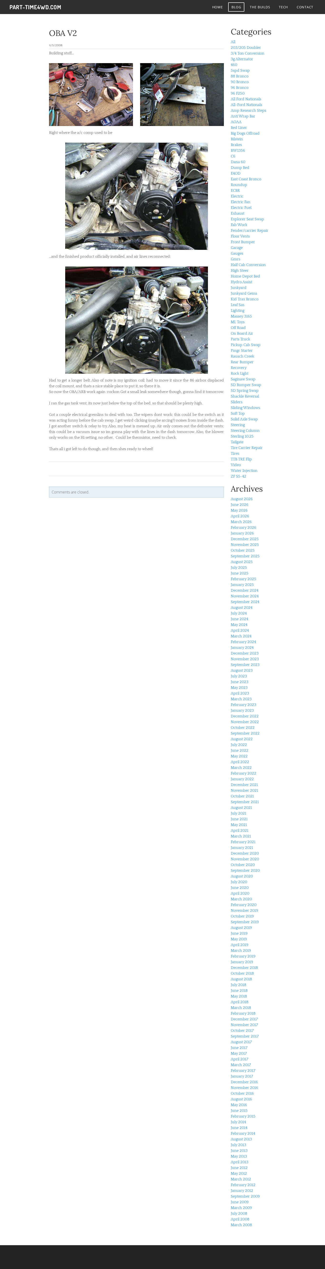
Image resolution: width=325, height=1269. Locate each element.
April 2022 (240, 762)
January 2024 (242, 647)
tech (283, 7)
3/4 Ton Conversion (247, 53)
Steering (238, 425)
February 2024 (243, 642)
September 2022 (245, 733)
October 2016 (242, 1093)
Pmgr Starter (242, 350)
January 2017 (242, 1076)
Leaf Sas (237, 305)
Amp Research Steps (248, 110)
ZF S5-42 (238, 476)
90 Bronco (240, 82)
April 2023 (240, 693)
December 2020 (245, 853)
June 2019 (239, 933)
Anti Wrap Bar (243, 116)
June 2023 (239, 682)
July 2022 (239, 745)
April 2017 (239, 1059)
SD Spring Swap (245, 390)
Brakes (236, 145)
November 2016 (244, 1088)
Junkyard (238, 288)
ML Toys (238, 322)
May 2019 (239, 939)
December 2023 (245, 653)
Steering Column (245, 430)
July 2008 (239, 1213)
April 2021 (239, 830)
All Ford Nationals (246, 99)
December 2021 (244, 785)
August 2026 (242, 499)
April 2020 (240, 893)
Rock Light (239, 373)
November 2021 (244, 790)
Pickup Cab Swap (246, 345)
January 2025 (242, 585)
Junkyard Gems (244, 293)
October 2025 (243, 550)
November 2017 (244, 1025)
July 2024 (239, 613)
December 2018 (244, 968)
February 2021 (243, 842)
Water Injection (244, 470)
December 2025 (245, 539)
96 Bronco (239, 88)
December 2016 (244, 1082)
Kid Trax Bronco (244, 299)
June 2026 (239, 505)
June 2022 (239, 750)
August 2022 (242, 739)
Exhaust (237, 213)
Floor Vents (240, 236)
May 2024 (239, 625)
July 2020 (239, 882)
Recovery (238, 368)
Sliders (236, 402)
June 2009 (240, 1202)
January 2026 (242, 533)
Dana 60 (238, 162)
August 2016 (241, 1099)
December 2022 (245, 716)
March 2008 (241, 1225)
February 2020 (243, 905)
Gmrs (235, 259)
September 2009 (245, 1196)
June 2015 (239, 1110)
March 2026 (241, 522)
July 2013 (238, 1145)
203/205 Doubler (246, 47)
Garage (237, 248)
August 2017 (241, 1042)
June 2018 (239, 990)
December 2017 (244, 1019)
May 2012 (239, 1173)
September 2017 (245, 1036)
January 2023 (242, 710)
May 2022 (239, 756)
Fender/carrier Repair (249, 230)
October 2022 (243, 727)
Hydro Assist (241, 282)
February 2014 (243, 1133)
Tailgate (237, 442)
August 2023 (242, 670)
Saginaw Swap (243, 379)
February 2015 (243, 1116)
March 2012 (241, 1179)
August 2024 (241, 607)
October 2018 (242, 973)
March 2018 (241, 1008)
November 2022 (245, 722)
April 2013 (239, 1162)
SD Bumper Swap (246, 385)
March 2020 (241, 899)
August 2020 (242, 876)
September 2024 (245, 602)
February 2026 (243, 527)
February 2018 (243, 1013)
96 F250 (238, 93)
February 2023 (243, 705)
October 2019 (242, 916)
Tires (235, 453)
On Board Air (242, 333)
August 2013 (241, 1139)
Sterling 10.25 (242, 436)
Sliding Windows (245, 408)
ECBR (235, 190)
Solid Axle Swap (244, 419)
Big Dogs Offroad (245, 133)
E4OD (236, 173)
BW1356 (238, 150)
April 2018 (239, 1002)
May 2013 (239, 1156)
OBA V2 (63, 33)
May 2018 (239, 996)
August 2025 (242, 562)
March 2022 (241, 767)
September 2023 (245, 665)
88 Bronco (239, 76)
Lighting (237, 310)
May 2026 (239, 510)
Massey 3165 (241, 316)
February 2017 (243, 1070)
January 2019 (242, 962)
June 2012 (239, 1168)
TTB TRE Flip (241, 459)
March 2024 (241, 636)
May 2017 (239, 1053)
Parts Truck (240, 339)
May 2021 (239, 825)
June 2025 (239, 573)
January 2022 (242, 779)
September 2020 (245, 870)
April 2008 (240, 1219)
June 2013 (239, 1150)
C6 (233, 156)
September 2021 (245, 802)
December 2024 (244, 590)
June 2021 (239, 819)
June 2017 (239, 1048)
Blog (236, 7)
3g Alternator (242, 59)
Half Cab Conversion (248, 265)
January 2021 (242, 848)
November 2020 (245, 859)
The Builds (260, 7)
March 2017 (241, 1065)
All (233, 42)
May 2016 (239, 1105)
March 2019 (241, 950)
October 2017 (242, 1030)
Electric (237, 196)
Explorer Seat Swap (247, 219)
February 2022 (243, 773)
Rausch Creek (242, 356)
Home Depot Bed (245, 276)
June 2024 (239, 619)
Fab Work (239, 225)
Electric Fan (240, 202)
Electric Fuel (241, 208)
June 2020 (240, 888)
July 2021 (238, 813)
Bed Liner (239, 128)
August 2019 (241, 928)
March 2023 (241, 699)
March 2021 (241, 836)
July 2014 (238, 1122)
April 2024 (240, 630)
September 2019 (245, 922)
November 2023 (245, 659)
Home (217, 7)
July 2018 (238, 985)
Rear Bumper (242, 362)
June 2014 (239, 1128)
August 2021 (241, 808)
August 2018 (241, 979)
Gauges (237, 253)
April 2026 (240, 516)
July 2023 (239, 676)
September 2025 (245, 556)
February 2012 (243, 1185)
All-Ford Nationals (246, 105)
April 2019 (239, 945)
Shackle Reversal (245, 396)
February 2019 (243, 956)
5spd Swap (240, 70)
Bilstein (237, 139)
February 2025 (243, 579)
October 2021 (242, 796)
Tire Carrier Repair (247, 448)
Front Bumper (243, 242)
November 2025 (245, 545)
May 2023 (239, 687)
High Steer (240, 270)
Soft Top (238, 413)
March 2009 (241, 1208)
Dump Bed (240, 168)
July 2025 (239, 567)
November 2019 (244, 910)
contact (305, 7)
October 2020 (243, 865)
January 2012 (242, 1190)
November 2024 (245, 596)
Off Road (238, 328)
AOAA (236, 122)
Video (236, 465)
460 (234, 65)
